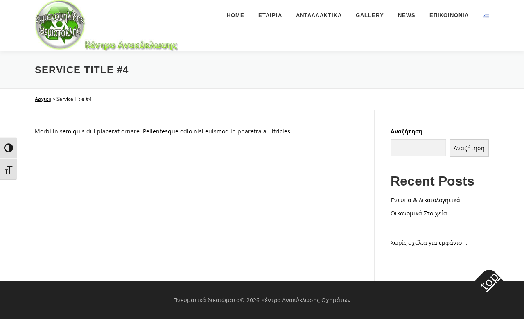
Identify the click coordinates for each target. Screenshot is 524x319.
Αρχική (43, 98)
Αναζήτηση (406, 131)
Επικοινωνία (449, 15)
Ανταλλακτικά (319, 15)
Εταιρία (270, 15)
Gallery (370, 15)
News (407, 15)
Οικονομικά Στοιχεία (419, 213)
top (489, 280)
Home (235, 15)
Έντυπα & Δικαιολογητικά (425, 200)
